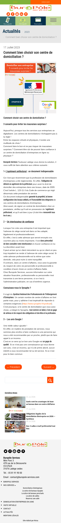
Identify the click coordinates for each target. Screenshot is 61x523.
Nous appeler (8, 24)
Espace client (46, 2)
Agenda (15, 2)
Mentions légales (11, 515)
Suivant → (49, 367)
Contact (7, 509)
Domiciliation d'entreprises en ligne (18, 502)
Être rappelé (23, 24)
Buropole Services (11, 482)
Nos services (9, 485)
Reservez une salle (32, 498)
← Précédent (13, 367)
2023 (27, 31)
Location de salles (32, 496)
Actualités (8, 512)
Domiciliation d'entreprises (32, 488)
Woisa (36, 521)
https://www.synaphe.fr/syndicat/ (37, 303)
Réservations (38, 24)
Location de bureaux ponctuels (33, 493)
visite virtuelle (9, 505)
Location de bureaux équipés (32, 491)
